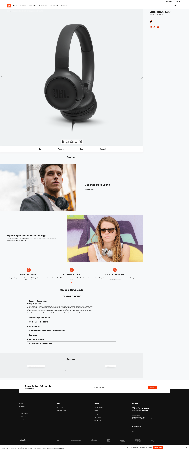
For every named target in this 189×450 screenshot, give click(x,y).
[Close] (186, 447)
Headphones (23, 5)
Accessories (64, 5)
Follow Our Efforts (136, 426)
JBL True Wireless (43, 5)
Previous (1, 77)
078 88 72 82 (135, 417)
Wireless (15, 5)
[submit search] (44, 366)
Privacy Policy (61, 448)
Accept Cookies (158, 447)
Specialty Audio (54, 5)
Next (142, 77)
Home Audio (32, 5)
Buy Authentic (169, 1)
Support (178, 1)
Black (151, 21)
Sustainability (136, 424)
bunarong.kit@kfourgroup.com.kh (143, 418)
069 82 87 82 (142, 417)
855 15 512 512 (136, 408)
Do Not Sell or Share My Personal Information (139, 447)
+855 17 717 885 (145, 408)
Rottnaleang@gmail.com (141, 410)
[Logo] (9, 6)
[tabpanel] (71, 74)
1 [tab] (71, 282)
